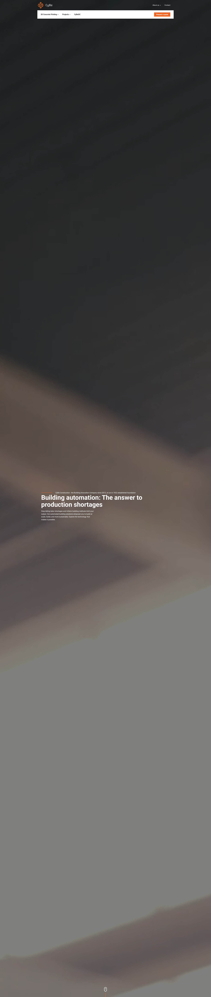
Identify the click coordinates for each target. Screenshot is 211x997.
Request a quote (162, 14)
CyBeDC (77, 14)
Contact (167, 5)
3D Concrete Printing (49, 14)
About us (156, 5)
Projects (65, 14)
